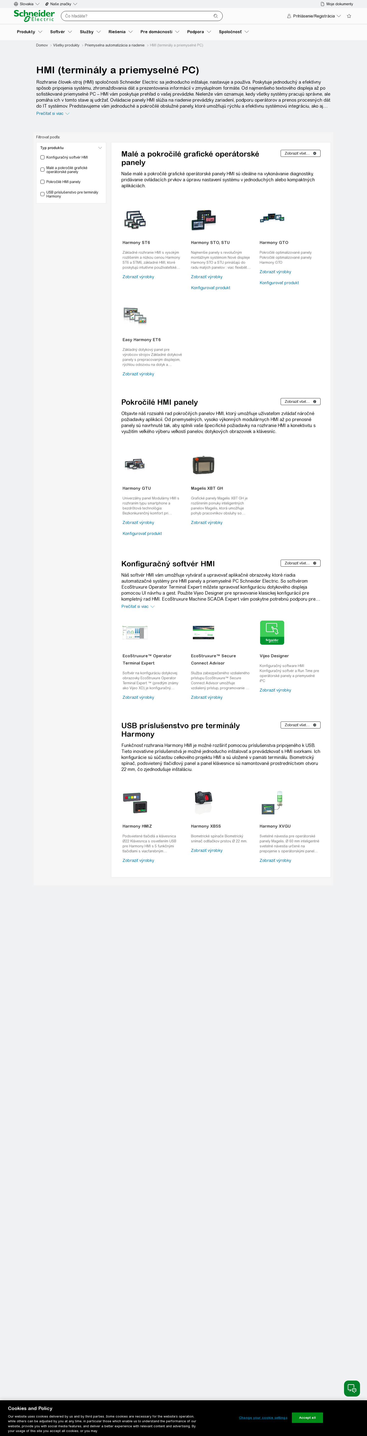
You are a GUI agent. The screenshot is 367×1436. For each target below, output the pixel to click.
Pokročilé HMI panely (159, 402)
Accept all (307, 1418)
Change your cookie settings (263, 1418)
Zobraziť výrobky (138, 276)
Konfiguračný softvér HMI (168, 563)
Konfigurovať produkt (210, 287)
